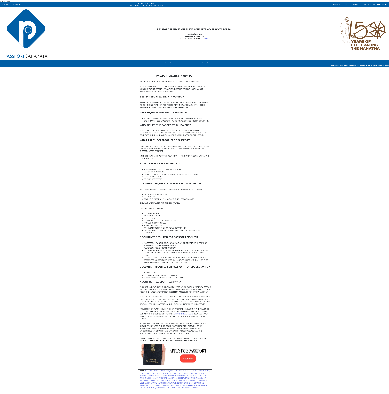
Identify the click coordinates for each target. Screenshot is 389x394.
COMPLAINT (355, 5)
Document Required (216, 62)
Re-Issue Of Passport (179, 62)
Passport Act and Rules (233, 62)
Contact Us (382, 5)
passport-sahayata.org (183, 314)
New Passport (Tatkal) (163, 62)
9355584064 (151, 4)
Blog (254, 62)
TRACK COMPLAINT (368, 5)
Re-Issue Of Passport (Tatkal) (198, 62)
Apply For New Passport (146, 62)
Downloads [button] (246, 62)
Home (134, 62)
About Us (336, 5)
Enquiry (346, 5)
